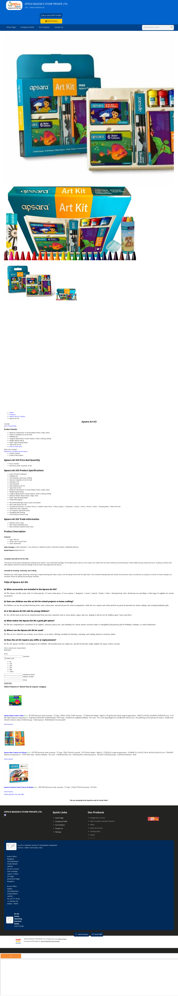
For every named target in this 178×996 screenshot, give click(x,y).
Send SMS (98, 934)
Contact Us (59, 27)
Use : (145, 718)
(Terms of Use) (62, 939)
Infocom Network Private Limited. (50, 941)
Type (11, 488)
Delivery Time (14, 523)
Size (10, 484)
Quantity (12, 482)
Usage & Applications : (143, 716)
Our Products (44, 27)
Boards (92, 835)
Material (12, 496)
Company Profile (27, 27)
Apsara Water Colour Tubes (14, 716)
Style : (71, 718)
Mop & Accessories (96, 828)
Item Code (12, 505)
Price (11, 464)
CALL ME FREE (19, 794)
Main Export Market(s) (17, 525)
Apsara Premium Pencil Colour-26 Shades (18, 787)
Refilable (12, 476)
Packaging (12, 512)
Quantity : (84, 716)
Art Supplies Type (15, 510)
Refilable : (87, 718)
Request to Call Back (11, 451)
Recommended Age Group (18, 503)
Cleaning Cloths (95, 831)
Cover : (111, 718)
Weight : (107, 716)
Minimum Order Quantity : (45, 716)
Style (11, 486)
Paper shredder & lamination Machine (102, 821)
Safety (11, 508)
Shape (11, 500)
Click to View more (15, 446)
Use (10, 478)
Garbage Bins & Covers (97, 818)
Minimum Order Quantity (18, 466)
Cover (11, 474)
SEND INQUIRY (9, 794)
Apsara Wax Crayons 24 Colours (15, 752)
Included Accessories (16, 507)
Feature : (101, 755)
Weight (11, 492)
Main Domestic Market (17, 527)
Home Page (11, 27)
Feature (12, 480)
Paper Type (13, 498)
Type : (65, 716)
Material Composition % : (36, 718)
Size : (167, 752)
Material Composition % (17, 490)
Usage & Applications (16, 494)
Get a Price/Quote (10, 426)
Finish (11, 514)
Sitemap (58, 832)
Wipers (92, 825)
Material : (52, 720)
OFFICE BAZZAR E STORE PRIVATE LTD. (46, 5)
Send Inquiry (52, 21)
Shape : (32, 720)
